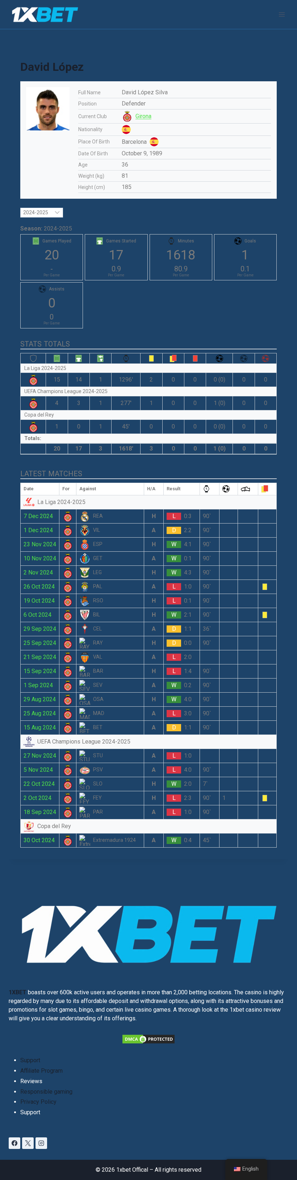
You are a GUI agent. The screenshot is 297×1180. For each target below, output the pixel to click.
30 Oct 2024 (39, 840)
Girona (143, 116)
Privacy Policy (38, 1101)
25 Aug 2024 (40, 713)
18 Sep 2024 (40, 812)
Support (30, 1060)
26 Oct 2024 (39, 586)
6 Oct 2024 (37, 614)
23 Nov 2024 (40, 544)
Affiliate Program (41, 1070)
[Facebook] (14, 1143)
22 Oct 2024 (39, 783)
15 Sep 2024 (40, 671)
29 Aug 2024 (40, 699)
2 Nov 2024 (38, 572)
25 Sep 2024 (40, 642)
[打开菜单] (281, 14)
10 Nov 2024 (40, 558)
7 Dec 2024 (38, 516)
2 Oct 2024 (37, 797)
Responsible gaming (46, 1091)
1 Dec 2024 (38, 530)
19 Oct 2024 (39, 600)
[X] (28, 1143)
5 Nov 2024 (38, 769)
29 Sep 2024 (40, 628)
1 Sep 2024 (38, 685)
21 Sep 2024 (40, 657)
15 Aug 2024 (40, 727)
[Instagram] (41, 1143)
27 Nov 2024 (40, 755)
